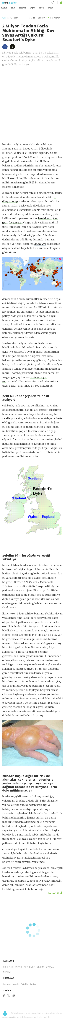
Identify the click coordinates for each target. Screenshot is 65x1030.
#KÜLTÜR (8, 967)
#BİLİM (40, 967)
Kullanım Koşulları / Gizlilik (15, 984)
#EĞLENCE (29, 967)
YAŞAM (32, 8)
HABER (50, 8)
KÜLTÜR (4, 8)
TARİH (5, 18)
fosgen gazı (16, 223)
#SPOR (18, 967)
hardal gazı (45, 218)
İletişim (33, 984)
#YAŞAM (50, 967)
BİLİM (13, 8)
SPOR (41, 8)
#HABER (7, 971)
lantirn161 (53, 893)
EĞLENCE (22, 8)
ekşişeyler (15, 3)
